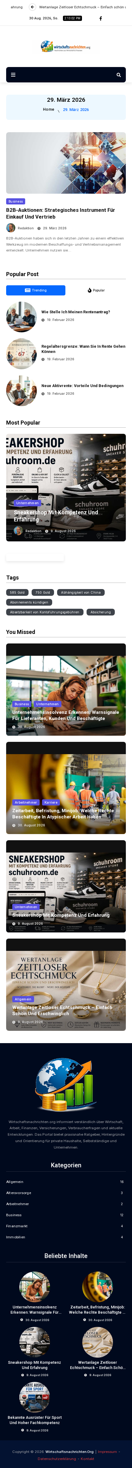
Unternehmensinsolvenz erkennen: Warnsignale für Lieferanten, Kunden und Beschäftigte (65, 715)
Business (16, 201)
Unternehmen (27, 503)
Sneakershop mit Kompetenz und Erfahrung (61, 915)
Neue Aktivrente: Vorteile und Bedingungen (82, 385)
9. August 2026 (63, 531)
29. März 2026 (55, 228)
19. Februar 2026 (60, 320)
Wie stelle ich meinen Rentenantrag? (75, 312)
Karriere (51, 802)
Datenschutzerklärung (57, 1459)
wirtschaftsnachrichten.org (69, 1452)
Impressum (107, 1452)
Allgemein (23, 999)
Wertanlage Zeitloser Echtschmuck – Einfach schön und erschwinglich (62, 1010)
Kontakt (87, 1459)
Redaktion (26, 228)
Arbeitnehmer (26, 802)
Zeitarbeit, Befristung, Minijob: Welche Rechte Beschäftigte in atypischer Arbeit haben (63, 814)
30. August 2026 (31, 727)
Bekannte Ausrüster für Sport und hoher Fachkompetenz (35, 1420)
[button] (13, 485)
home (48, 109)
